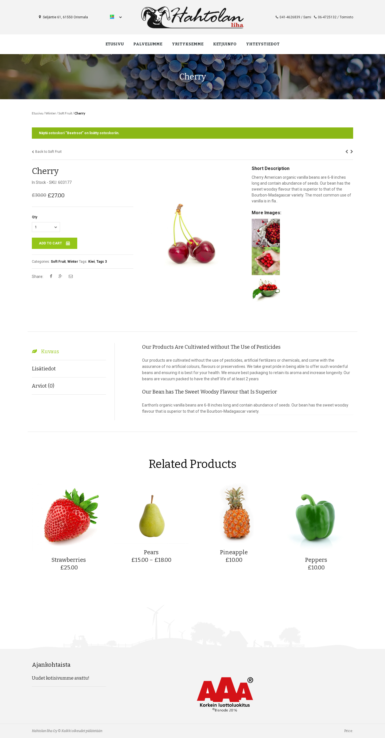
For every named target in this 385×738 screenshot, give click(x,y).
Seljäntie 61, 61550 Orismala (65, 17)
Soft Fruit (65, 113)
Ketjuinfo (224, 44)
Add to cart (51, 243)
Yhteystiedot (263, 44)
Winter (50, 113)
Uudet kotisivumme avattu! (60, 678)
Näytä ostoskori (52, 133)
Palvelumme (147, 44)
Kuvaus (50, 351)
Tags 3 (101, 262)
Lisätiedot (44, 369)
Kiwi (91, 262)
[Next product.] (351, 152)
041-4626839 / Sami (295, 17)
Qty (34, 217)
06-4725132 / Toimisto (335, 17)
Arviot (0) (43, 386)
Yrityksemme (187, 44)
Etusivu (114, 44)
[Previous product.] (346, 152)
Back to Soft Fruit (48, 152)
